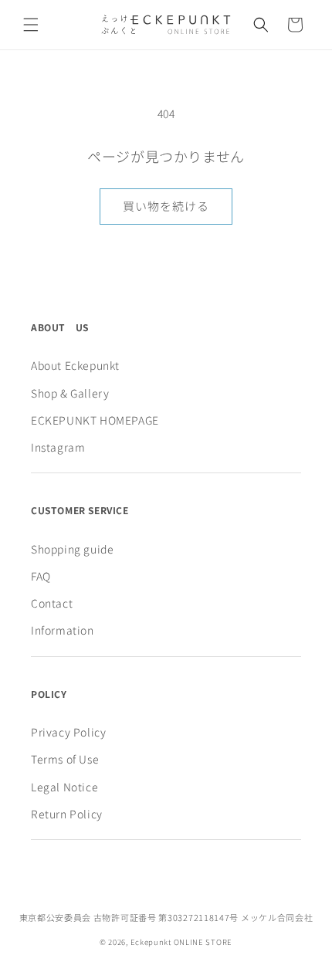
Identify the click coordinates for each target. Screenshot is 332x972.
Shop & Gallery (70, 393)
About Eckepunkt (75, 365)
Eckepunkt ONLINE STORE (181, 941)
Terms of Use (65, 759)
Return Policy (67, 813)
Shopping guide (72, 549)
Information (62, 630)
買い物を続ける (166, 206)
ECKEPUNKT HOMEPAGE (95, 420)
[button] (31, 25)
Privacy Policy (68, 732)
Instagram (58, 447)
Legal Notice (64, 786)
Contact (52, 603)
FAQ (41, 576)
